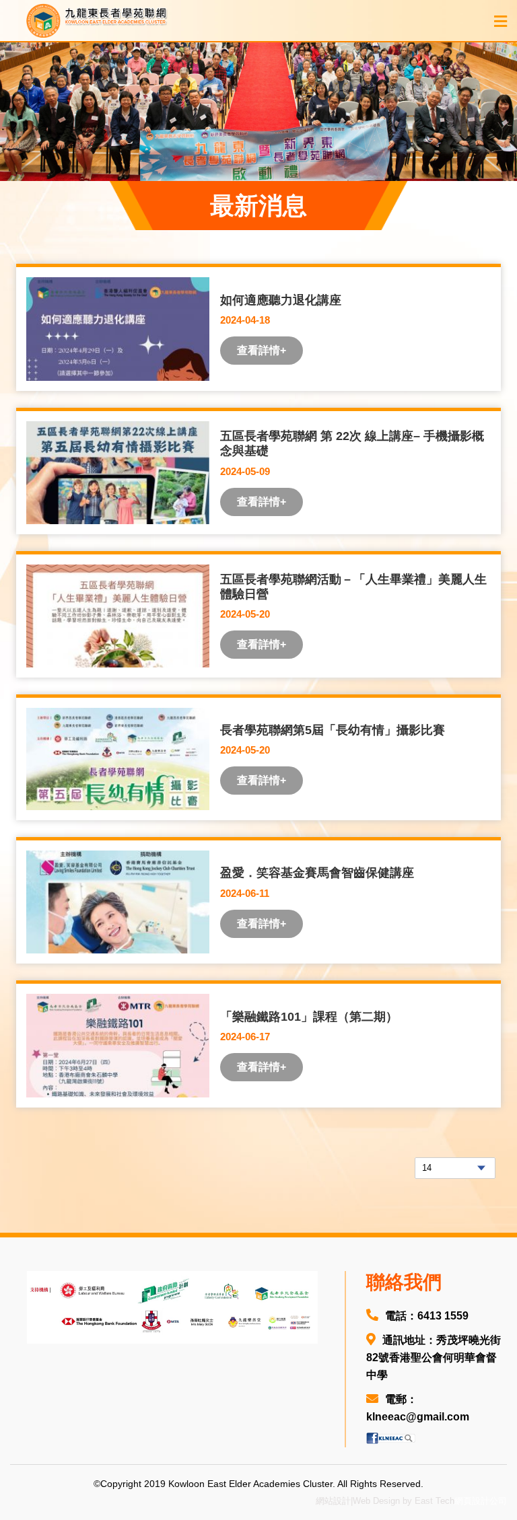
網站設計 (333, 1501)
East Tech (434, 1501)
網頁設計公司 (480, 1501)
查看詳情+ (261, 350)
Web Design (376, 1501)
